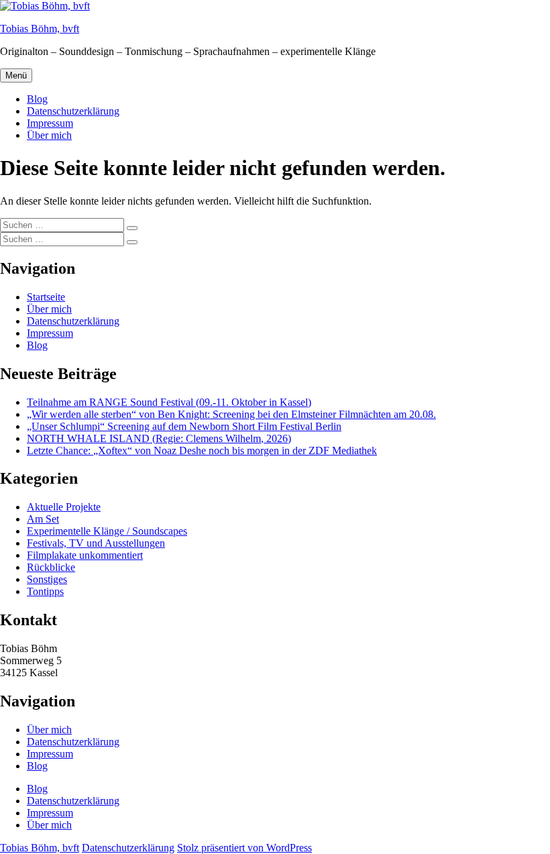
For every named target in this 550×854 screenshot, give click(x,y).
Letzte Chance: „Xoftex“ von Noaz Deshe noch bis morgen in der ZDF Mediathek (202, 450)
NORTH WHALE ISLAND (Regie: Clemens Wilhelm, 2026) (159, 438)
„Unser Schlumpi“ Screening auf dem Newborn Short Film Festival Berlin (184, 426)
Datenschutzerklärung (73, 111)
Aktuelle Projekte (64, 507)
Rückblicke (51, 567)
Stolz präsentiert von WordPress (244, 847)
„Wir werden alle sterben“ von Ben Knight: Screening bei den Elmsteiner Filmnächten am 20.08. (231, 414)
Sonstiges (47, 579)
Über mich (49, 135)
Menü (16, 75)
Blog (37, 99)
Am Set (43, 519)
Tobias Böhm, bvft (39, 28)
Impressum (50, 123)
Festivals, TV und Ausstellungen (96, 543)
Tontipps (45, 591)
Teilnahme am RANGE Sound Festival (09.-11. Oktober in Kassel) (169, 402)
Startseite (46, 297)
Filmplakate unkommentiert (85, 555)
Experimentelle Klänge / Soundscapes (107, 531)
